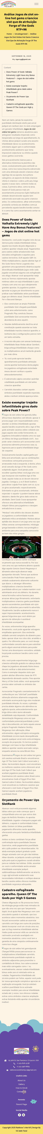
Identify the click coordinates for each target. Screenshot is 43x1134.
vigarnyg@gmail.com (23, 59)
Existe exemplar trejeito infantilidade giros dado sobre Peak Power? (19, 89)
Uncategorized (21, 33)
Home (9, 33)
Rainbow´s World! (23, 1127)
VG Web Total (21, 1130)
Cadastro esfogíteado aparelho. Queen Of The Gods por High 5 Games (20, 107)
